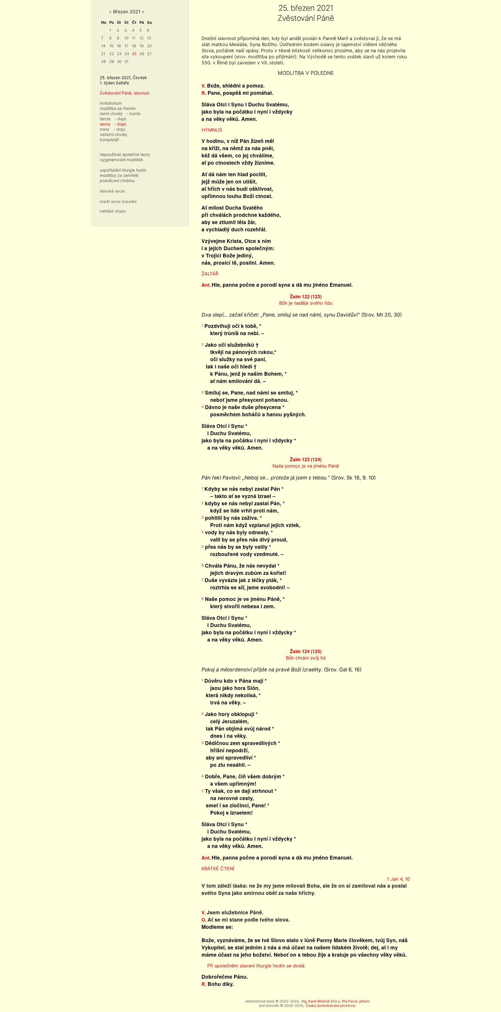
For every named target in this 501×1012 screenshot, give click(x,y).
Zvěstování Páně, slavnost (124, 92)
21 (103, 53)
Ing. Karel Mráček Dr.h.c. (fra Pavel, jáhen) (335, 1001)
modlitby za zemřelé (119, 175)
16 (119, 45)
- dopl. (121, 118)
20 (149, 45)
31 (126, 61)
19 (141, 45)
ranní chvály (111, 113)
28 (103, 61)
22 (111, 53)
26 (141, 53)
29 (111, 61)
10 (126, 38)
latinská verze (112, 191)
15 (111, 45)
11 (133, 38)
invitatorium (111, 103)
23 (119, 53)
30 (119, 61)
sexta (105, 123)
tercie (105, 118)
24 (126, 53)
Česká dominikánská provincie (330, 1005)
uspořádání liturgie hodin (123, 170)
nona (104, 129)
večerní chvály (113, 134)
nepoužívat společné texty (125, 154)
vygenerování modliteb (121, 159)
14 (103, 45)
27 (149, 53)
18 (134, 45)
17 (126, 45)
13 (149, 38)
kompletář (109, 139)
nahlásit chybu (113, 211)
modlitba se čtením (118, 108)
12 (141, 38)
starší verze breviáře (118, 201)
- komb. (134, 113)
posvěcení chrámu (117, 180)
